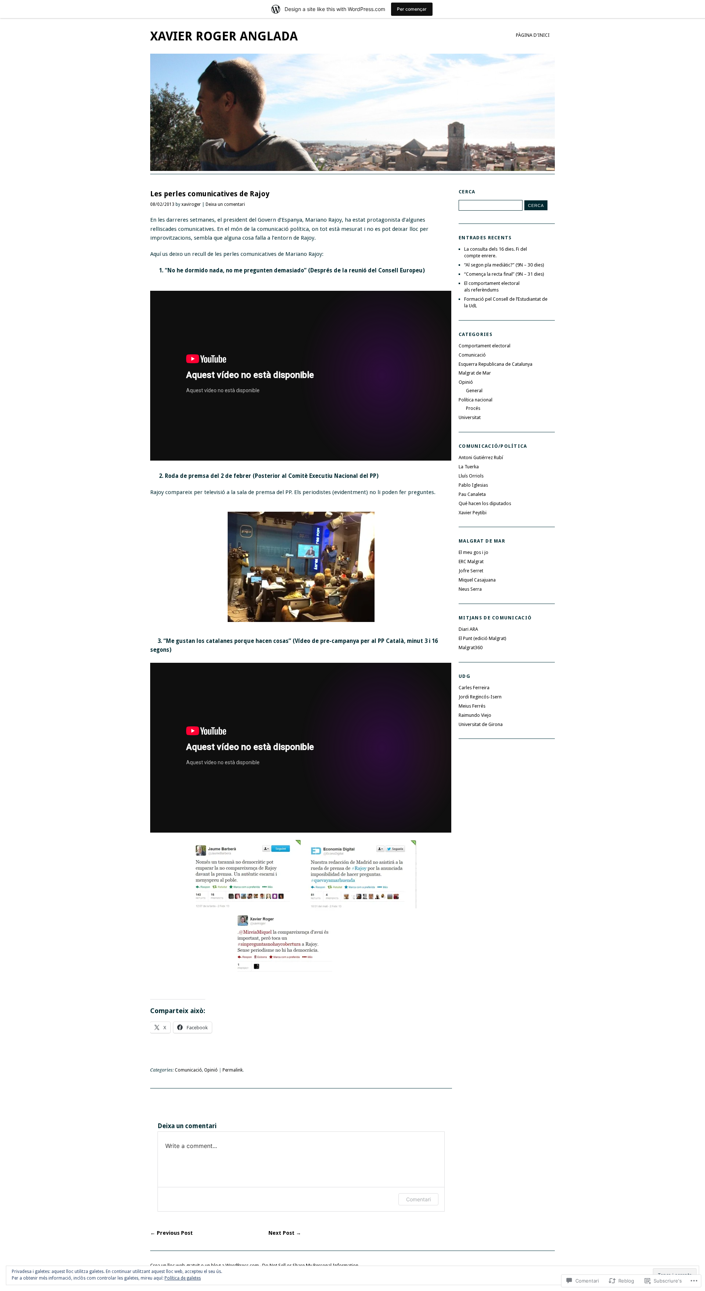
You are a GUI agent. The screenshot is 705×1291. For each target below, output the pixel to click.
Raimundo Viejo (475, 715)
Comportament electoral (484, 345)
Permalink (233, 1070)
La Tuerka (469, 466)
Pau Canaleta (472, 494)
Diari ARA (468, 629)
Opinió (211, 1070)
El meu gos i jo (473, 552)
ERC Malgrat (471, 561)
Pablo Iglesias (473, 485)
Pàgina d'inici (533, 35)
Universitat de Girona (481, 724)
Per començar (412, 9)
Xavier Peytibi (473, 512)
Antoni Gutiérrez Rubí (481, 457)
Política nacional (475, 400)
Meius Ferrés (472, 706)
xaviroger (191, 204)
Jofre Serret (471, 570)
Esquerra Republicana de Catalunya (495, 364)
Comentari (418, 1199)
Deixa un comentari (225, 204)
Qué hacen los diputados (485, 503)
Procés (473, 408)
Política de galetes (182, 1278)
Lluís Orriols (471, 476)
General (474, 390)
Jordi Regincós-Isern (480, 697)
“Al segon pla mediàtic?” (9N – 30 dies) (504, 265)
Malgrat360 (470, 647)
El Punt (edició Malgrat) (482, 638)
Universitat (470, 417)
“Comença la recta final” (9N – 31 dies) (504, 274)
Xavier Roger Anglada (224, 36)
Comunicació (188, 1070)
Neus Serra (470, 589)
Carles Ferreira (474, 687)
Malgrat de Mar (475, 373)
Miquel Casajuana (477, 580)
